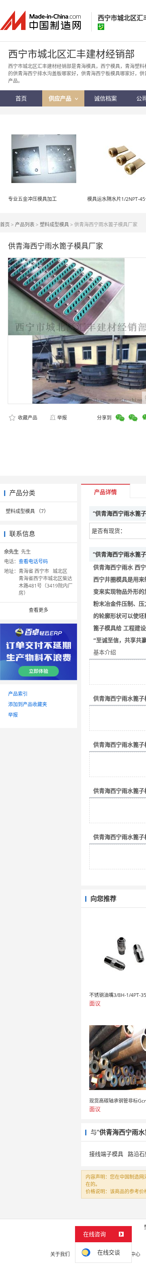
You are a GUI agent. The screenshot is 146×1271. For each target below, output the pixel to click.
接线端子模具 (106, 1154)
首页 (5, 224)
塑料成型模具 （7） (27, 511)
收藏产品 (27, 417)
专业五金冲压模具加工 (32, 199)
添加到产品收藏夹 (27, 704)
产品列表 (24, 224)
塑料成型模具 (54, 224)
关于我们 (60, 1254)
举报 (62, 417)
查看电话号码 (33, 561)
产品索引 (18, 693)
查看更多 (38, 610)
